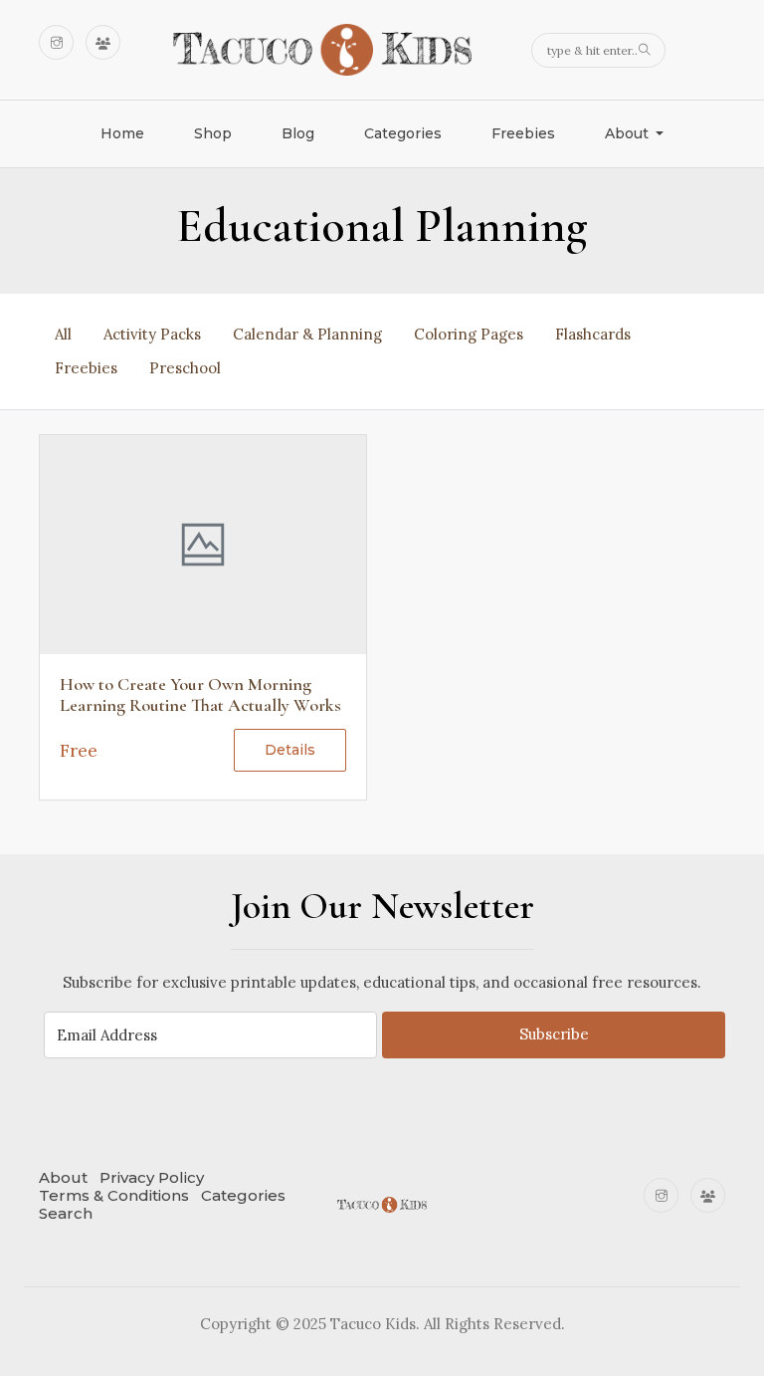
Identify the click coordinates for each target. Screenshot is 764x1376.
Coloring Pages (468, 334)
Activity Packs (152, 334)
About (63, 1177)
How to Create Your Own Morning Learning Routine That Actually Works (200, 695)
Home (122, 133)
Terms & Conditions (114, 1195)
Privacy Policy (151, 1177)
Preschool (185, 367)
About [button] (629, 133)
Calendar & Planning (307, 334)
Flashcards (593, 334)
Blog (298, 133)
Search (66, 1213)
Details (290, 750)
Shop (213, 133)
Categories (403, 133)
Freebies (523, 133)
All (63, 334)
